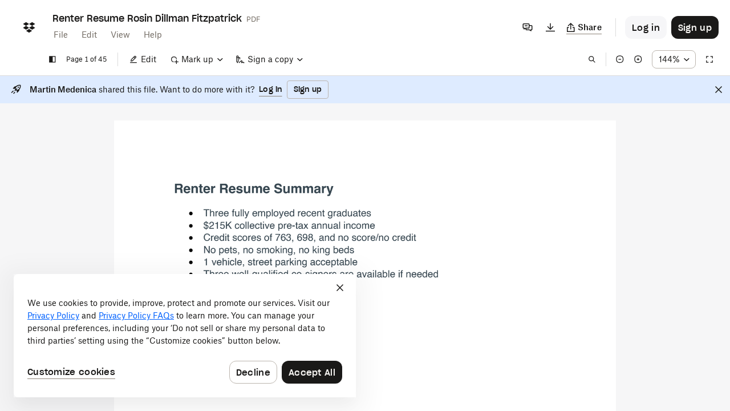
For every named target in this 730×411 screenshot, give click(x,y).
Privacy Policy (53, 315)
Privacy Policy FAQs (136, 315)
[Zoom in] (638, 59)
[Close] (718, 89)
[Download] (550, 27)
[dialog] (185, 335)
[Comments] (527, 27)
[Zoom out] (620, 59)
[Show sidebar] (52, 59)
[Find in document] (592, 59)
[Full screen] (709, 59)
